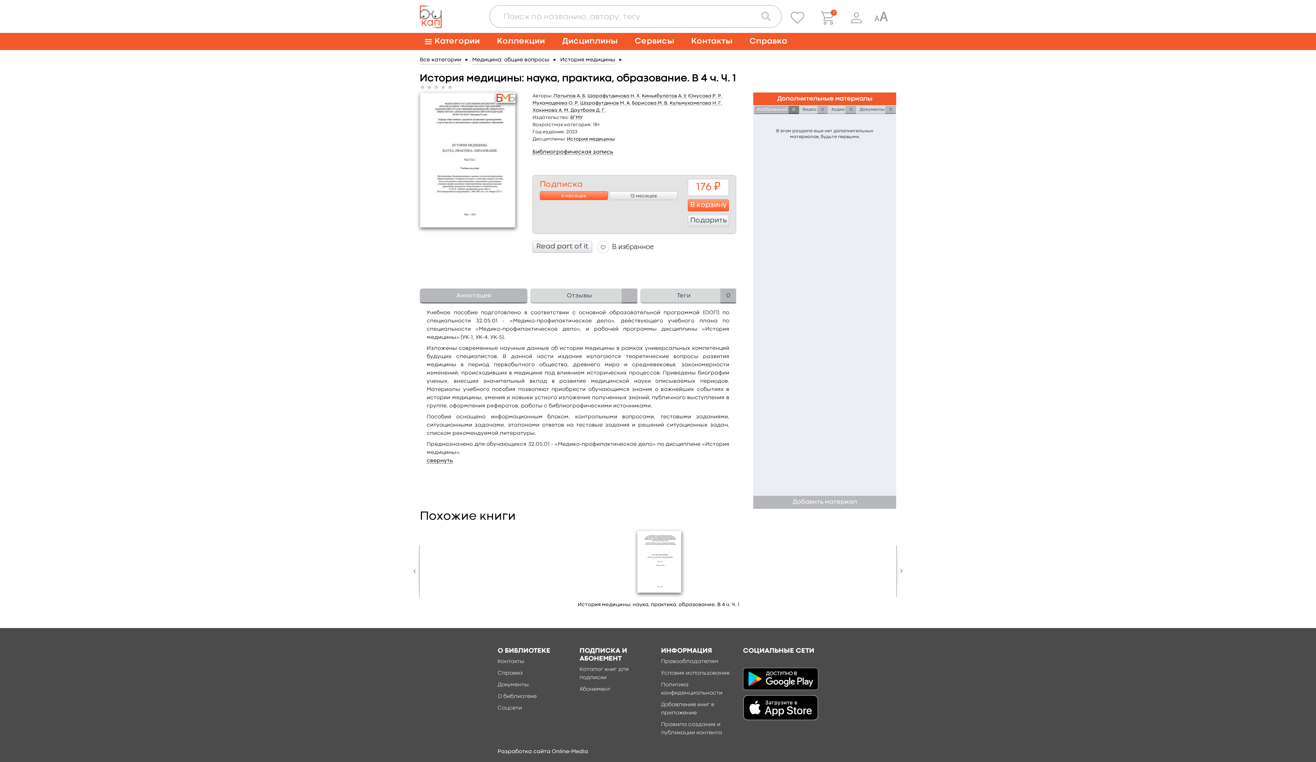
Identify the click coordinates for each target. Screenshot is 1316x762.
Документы (513, 685)
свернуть (440, 460)
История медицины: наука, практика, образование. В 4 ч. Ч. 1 (658, 605)
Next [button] (899, 571)
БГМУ (576, 117)
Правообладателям (689, 661)
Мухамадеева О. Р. (556, 103)
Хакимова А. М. (551, 110)
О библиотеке (517, 696)
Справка (768, 41)
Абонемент (595, 689)
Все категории (440, 60)
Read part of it (562, 247)
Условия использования (695, 673)
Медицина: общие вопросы (510, 60)
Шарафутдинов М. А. (605, 103)
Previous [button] (416, 571)
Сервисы (654, 41)
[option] (659, 570)
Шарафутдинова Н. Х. (614, 96)
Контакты (711, 41)
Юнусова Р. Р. (705, 96)
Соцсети (510, 708)
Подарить (708, 221)
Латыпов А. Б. (569, 96)
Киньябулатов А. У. (664, 96)
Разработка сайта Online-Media (543, 751)
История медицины (587, 60)
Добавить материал (825, 502)
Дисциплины (590, 41)
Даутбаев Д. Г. (588, 110)
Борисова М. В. (650, 103)
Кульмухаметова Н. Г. (696, 103)
